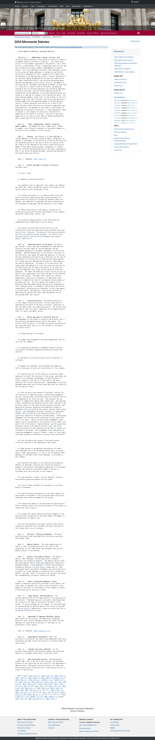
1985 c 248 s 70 (56, 688)
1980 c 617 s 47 (55, 686)
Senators (51, 728)
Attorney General (120, 132)
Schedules (41, 6)
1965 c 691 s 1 (34, 680)
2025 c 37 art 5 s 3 (132, 100)
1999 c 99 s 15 (20, 699)
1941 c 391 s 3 (20, 678)
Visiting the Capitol (24, 728)
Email (94, 725)
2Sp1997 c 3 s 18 (36, 696)
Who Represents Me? (55, 722)
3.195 (50, 426)
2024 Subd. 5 (117, 103)
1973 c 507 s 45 (51, 682)
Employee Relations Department (125, 144)
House (17, 6)
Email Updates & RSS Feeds (120, 731)
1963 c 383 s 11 (21, 680)
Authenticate (135, 41)
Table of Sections (120, 79)
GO (46, 33)
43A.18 (17, 238)
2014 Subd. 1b (118, 120)
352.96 (50, 222)
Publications (87, 6)
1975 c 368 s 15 (28, 684)
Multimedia (76, 6)
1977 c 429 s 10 (24, 686)
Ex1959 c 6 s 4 (59, 678)
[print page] (138, 33)
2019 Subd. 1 (117, 105)
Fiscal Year (118, 150)
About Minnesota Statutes (123, 60)
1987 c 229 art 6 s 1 (33, 690)
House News (114, 722)
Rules (63, 33)
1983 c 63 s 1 (30, 688)
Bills (61, 6)
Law (67, 6)
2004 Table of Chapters (122, 69)
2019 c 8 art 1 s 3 (132, 108)
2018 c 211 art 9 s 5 (132, 110)
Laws (58, 33)
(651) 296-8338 (84, 725)
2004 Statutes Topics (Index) (124, 72)
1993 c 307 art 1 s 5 (35, 694)
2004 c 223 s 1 (51, 699)
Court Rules (71, 33)
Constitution (81, 33)
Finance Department (121, 147)
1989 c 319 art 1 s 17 (42, 631)
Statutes (52, 33)
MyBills (112, 728)
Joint (32, 6)
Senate (24, 6)
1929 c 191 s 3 (34, 676)
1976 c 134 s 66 (44, 684)
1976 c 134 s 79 (40, 159)
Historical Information (25, 722)
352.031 (27, 608)
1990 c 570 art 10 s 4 (50, 692)
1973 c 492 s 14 (37, 682)
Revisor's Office (92, 33)
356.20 (33, 508)
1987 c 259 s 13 (57, 690)
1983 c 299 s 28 (43, 688)
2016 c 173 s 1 (131, 115)
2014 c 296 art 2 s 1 (132, 118)
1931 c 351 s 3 (47, 676)
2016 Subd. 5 (117, 115)
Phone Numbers (85, 728)
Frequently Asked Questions (27, 734)
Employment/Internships (26, 725)
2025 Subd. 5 (117, 100)
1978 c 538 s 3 (40, 686)
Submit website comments (89, 731)
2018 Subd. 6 (117, 113)
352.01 (42, 567)
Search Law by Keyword (109, 33)
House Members (54, 725)
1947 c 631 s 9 (33, 678)
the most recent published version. (70, 47)
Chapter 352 (46, 37)
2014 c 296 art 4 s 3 (132, 123)
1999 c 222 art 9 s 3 (36, 699)
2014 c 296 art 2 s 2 (130, 120)
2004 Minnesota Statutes (22, 37)
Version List (118, 86)
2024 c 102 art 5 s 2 (132, 103)
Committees (52, 6)
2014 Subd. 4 (117, 123)
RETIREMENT (37, 37)
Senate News (115, 725)
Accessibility (21, 731)
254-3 (25, 676)
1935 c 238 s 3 (59, 676)
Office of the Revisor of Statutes (39, 28)
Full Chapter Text (120, 82)
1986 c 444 (19, 690)
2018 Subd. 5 (117, 110)
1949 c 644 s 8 (46, 678)
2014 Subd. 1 (117, 118)
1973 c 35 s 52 (24, 682)
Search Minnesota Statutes (124, 57)
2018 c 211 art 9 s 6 (132, 113)
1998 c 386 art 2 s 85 (52, 696)
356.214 (18, 411)
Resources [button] (119, 51)
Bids (115, 135)
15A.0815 (43, 234)
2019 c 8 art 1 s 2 (131, 105)
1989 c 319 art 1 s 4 (23, 692)
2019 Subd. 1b (118, 108)
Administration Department (124, 129)
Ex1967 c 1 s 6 (47, 680)
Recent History (119, 97)
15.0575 (47, 130)
